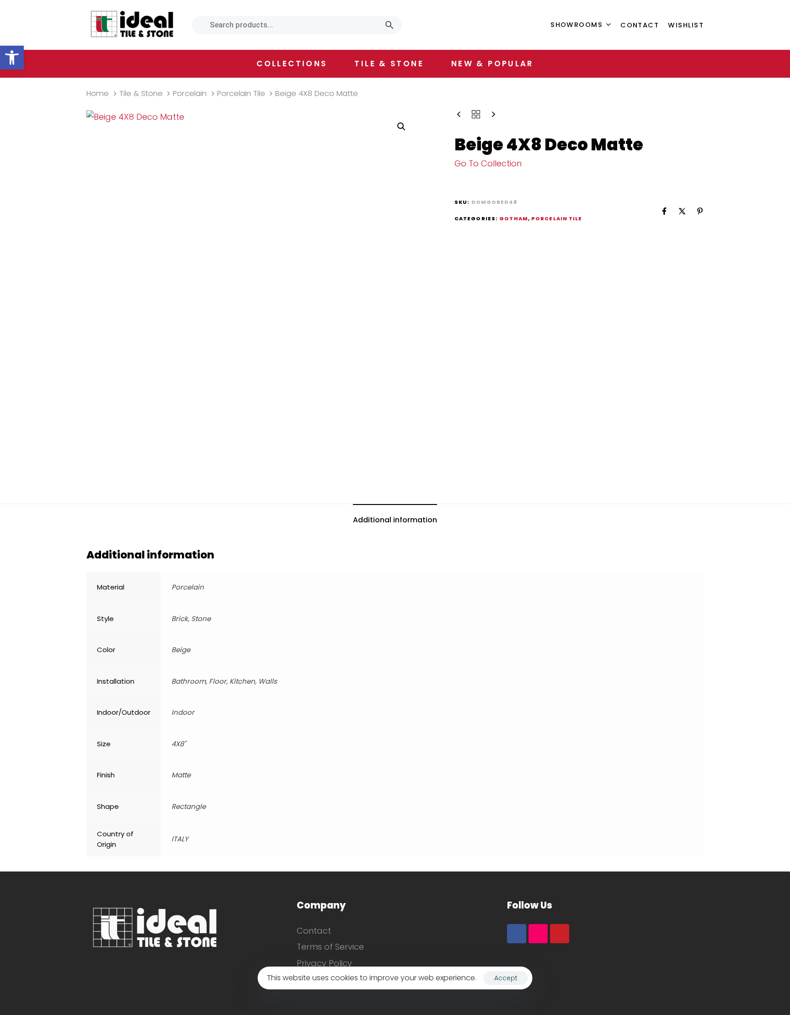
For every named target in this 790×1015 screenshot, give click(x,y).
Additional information (395, 520)
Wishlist (686, 25)
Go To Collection (488, 163)
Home (97, 93)
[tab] (395, 520)
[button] (12, 57)
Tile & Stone (141, 93)
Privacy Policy (324, 963)
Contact (639, 25)
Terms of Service (330, 946)
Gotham (513, 218)
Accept (506, 978)
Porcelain (190, 93)
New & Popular (492, 63)
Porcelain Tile (241, 93)
